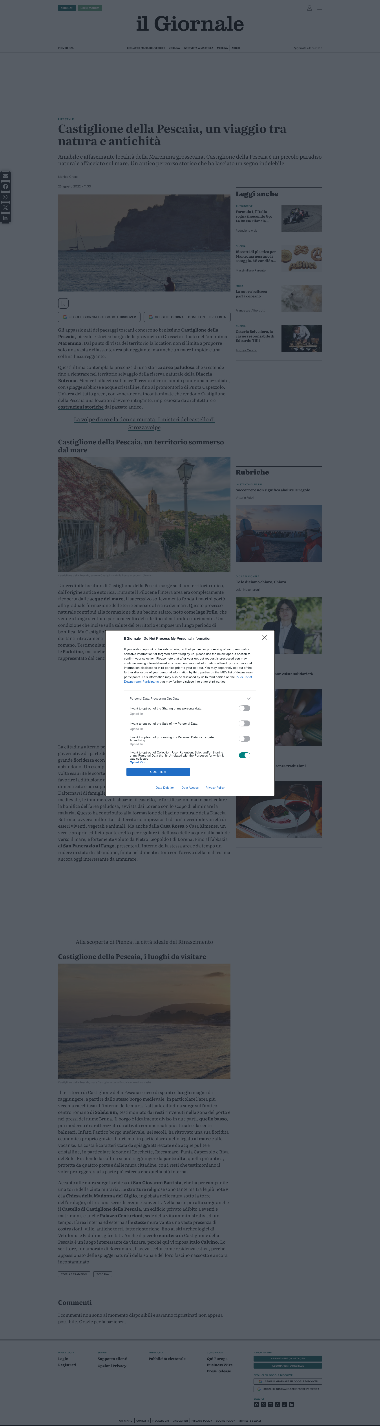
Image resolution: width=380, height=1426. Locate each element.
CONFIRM (158, 771)
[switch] (244, 708)
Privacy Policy (215, 787)
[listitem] (190, 698)
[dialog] (190, 713)
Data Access (190, 787)
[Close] (266, 639)
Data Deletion (165, 787)
